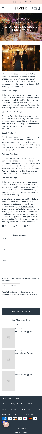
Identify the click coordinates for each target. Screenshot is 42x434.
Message (5, 261)
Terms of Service (29, 294)
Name (4, 239)
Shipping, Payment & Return (17, 409)
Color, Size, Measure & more (17, 404)
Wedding (16, 23)
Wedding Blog (23, 19)
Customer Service (12, 398)
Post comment (11, 286)
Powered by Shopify (21, 432)
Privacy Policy (15, 294)
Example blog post (24, 331)
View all (21, 324)
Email (4, 250)
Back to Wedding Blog (22, 312)
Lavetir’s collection (27, 221)
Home (15, 19)
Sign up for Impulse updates (17, 414)
